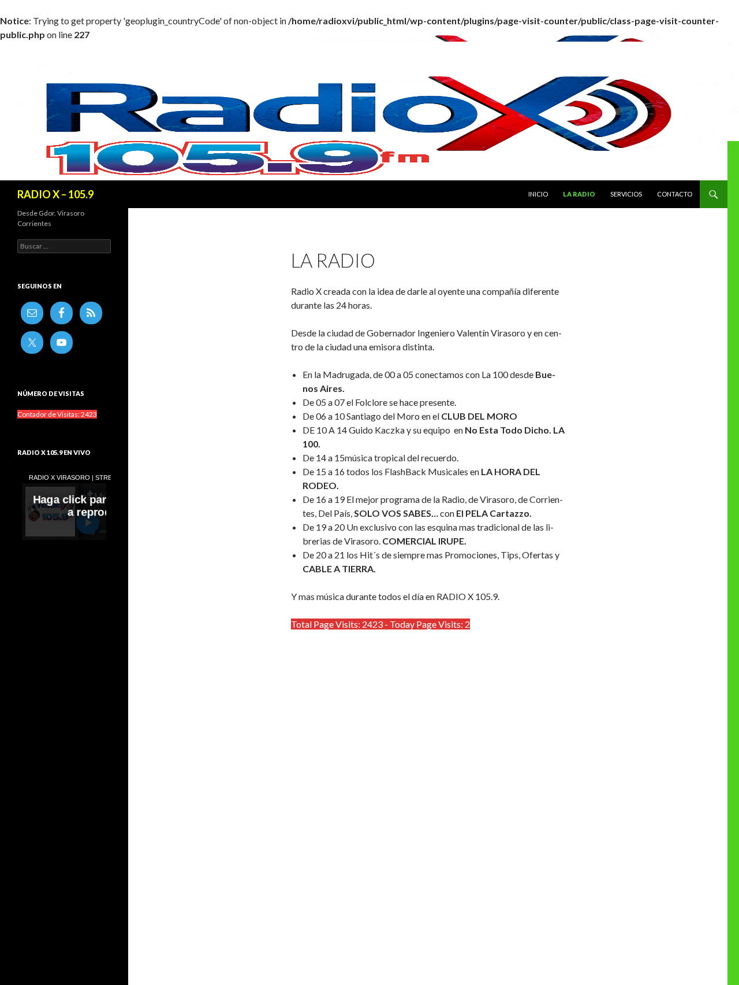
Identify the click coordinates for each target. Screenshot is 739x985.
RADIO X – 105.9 (55, 194)
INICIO (538, 194)
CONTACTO (674, 194)
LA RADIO (579, 194)
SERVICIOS (626, 194)
